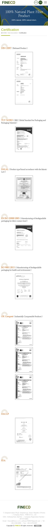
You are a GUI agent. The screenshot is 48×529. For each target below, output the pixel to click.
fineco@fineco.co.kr (14, 521)
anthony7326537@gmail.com (30, 521)
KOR (36, 2)
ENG (40, 2)
